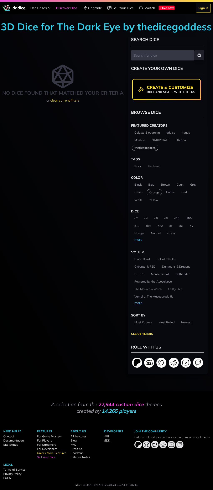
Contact (8, 436)
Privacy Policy (12, 474)
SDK (107, 440)
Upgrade (95, 8)
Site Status (10, 445)
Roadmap (77, 453)
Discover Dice (66, 8)
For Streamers (46, 445)
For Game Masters (49, 436)
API (106, 436)
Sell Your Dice (123, 8)
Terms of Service (14, 469)
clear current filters (64, 100)
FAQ (73, 445)
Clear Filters (142, 334)
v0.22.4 (104, 484)
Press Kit (76, 449)
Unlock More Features (51, 453)
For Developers (47, 449)
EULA (7, 478)
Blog (74, 440)
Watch (150, 8)
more (138, 239)
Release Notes (80, 457)
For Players (44, 440)
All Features (79, 436)
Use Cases (38, 8)
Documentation (13, 440)
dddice (78, 484)
